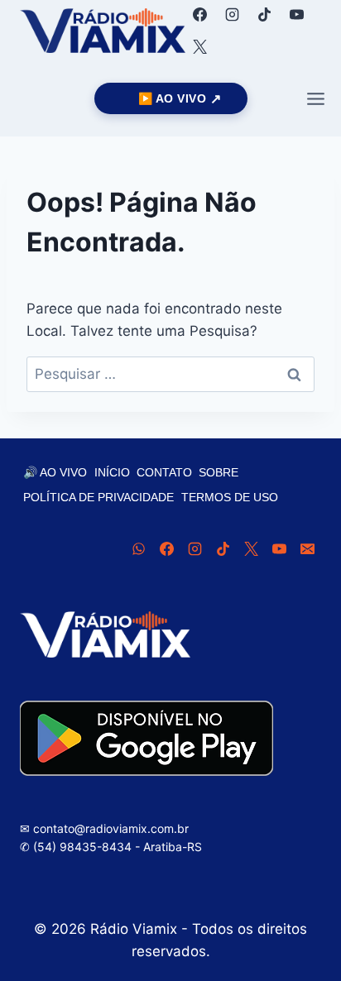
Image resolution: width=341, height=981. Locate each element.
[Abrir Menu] (315, 98)
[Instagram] (232, 14)
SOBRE (218, 472)
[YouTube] (296, 14)
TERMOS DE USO (229, 497)
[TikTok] (264, 14)
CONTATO (164, 472)
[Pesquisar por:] (170, 374)
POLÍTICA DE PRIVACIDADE (98, 497)
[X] (199, 46)
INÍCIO (112, 472)
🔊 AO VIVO (55, 472)
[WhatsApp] (138, 549)
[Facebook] (199, 14)
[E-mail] (307, 549)
